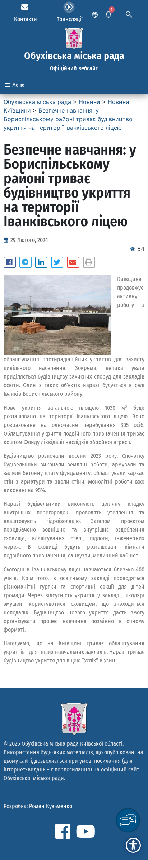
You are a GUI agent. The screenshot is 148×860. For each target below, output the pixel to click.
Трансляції (70, 19)
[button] (10, 262)
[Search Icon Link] (129, 13)
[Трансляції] (69, 7)
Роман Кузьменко (50, 806)
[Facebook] (62, 831)
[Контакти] (24, 7)
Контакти (25, 19)
